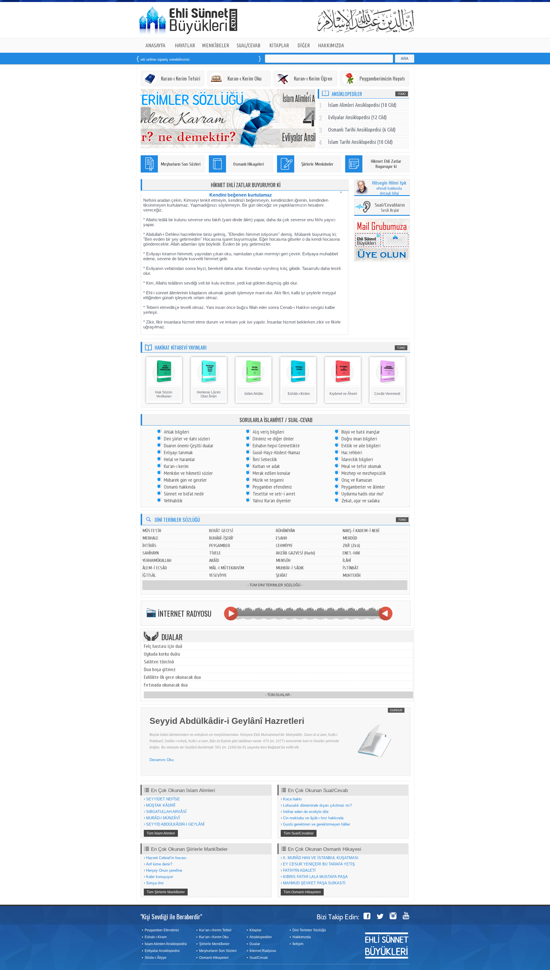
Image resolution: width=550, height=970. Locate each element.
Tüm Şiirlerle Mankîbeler (166, 892)
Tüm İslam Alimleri (161, 833)
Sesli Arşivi (390, 208)
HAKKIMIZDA (331, 45)
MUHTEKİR (352, 575)
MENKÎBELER (215, 45)
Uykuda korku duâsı (162, 654)
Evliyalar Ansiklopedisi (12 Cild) (357, 117)
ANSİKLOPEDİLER (347, 93)
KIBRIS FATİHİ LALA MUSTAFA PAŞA (315, 877)
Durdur (396, 710)
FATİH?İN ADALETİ (299, 870)
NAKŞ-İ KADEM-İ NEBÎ (361, 530)
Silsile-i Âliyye (155, 958)
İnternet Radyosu (263, 951)
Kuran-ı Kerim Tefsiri (180, 78)
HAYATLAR (185, 45)
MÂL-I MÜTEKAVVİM (226, 568)
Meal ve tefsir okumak (361, 466)
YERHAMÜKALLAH (156, 560)
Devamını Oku (162, 760)
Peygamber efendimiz (272, 486)
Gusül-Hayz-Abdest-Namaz (276, 452)
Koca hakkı (292, 799)
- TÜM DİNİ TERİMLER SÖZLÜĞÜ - (274, 585)
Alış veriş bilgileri (268, 431)
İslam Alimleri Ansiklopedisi (166, 944)
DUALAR (171, 637)
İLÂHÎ (347, 560)
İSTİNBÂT (351, 568)
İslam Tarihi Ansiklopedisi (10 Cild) (360, 142)
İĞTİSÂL (149, 575)
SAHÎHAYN (150, 553)
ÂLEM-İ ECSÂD (154, 568)
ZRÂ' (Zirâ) (351, 545)
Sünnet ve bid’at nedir (184, 493)
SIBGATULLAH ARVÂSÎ (166, 812)
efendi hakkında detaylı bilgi (389, 188)
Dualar (255, 944)
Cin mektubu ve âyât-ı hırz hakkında (313, 818)
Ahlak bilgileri (176, 431)
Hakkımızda (301, 937)
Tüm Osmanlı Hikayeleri (302, 892)
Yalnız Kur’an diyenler (272, 500)
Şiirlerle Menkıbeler (317, 164)
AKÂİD (214, 560)
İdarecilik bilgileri (357, 459)
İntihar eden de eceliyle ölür (306, 812)
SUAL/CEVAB (248, 45)
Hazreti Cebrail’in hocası (166, 858)
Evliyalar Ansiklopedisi (162, 951)
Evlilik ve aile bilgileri (360, 445)
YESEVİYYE (218, 575)
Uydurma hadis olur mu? (362, 493)
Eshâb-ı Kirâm (298, 394)
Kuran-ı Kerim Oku (244, 78)
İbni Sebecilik (265, 459)
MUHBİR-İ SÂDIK (290, 568)
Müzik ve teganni (268, 480)
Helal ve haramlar (179, 459)
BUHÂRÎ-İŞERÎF (221, 538)
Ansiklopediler (261, 937)
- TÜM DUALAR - (278, 695)
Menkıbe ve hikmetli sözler (188, 473)
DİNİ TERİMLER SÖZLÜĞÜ (177, 519)
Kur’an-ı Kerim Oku (214, 937)
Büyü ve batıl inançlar (360, 431)
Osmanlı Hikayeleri (248, 164)
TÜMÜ (402, 93)
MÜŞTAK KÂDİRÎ (160, 805)
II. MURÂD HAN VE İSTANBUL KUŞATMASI (320, 858)
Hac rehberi (351, 452)
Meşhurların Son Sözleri (181, 164)
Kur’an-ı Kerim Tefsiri (215, 930)
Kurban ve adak (266, 466)
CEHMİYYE (284, 545)
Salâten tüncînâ (159, 662)
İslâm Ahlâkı (253, 394)
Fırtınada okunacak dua (166, 685)
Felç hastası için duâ (163, 646)
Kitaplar (256, 930)
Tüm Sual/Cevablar (299, 833)
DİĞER (304, 45)
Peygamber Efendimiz (162, 930)
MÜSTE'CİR (151, 530)
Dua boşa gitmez (160, 669)
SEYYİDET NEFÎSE (163, 799)
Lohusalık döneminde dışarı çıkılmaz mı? (317, 805)
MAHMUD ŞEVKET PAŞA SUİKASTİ (314, 883)
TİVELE (215, 553)
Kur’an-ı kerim (176, 466)
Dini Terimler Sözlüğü (309, 930)
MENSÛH (283, 560)
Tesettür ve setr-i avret (274, 493)
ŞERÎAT (282, 575)
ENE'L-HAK (351, 553)
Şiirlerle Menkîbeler (214, 944)
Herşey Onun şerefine (164, 870)
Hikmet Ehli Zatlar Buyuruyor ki (386, 164)
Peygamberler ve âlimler (363, 486)
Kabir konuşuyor (159, 877)
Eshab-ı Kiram (156, 937)
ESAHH (281, 538)
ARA (404, 58)
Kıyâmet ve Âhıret (342, 394)
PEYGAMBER (219, 545)
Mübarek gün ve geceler (185, 480)
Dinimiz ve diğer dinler (273, 438)
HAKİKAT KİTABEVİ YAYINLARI (181, 347)
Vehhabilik (173, 500)
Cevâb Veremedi (387, 394)
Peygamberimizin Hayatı (382, 78)
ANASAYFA (155, 45)
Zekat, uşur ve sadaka (360, 500)
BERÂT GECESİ (221, 530)
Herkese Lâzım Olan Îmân (208, 394)
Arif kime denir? (159, 864)
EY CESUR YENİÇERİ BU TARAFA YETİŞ (319, 864)
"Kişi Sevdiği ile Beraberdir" (171, 916)
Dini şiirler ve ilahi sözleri (187, 438)
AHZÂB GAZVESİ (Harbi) (295, 553)
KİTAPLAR (279, 45)
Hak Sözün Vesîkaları (163, 394)
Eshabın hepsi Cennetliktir (276, 445)
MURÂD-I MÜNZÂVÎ (163, 818)
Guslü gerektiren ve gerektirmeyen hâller (316, 824)
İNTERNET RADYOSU (184, 613)
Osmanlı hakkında (179, 486)
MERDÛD (350, 538)
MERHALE (150, 538)
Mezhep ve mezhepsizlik (363, 473)
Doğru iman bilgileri (359, 438)
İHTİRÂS (149, 545)
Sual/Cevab (259, 958)
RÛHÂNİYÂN (285, 530)
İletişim (297, 944)
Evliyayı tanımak (178, 452)
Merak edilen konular (271, 473)
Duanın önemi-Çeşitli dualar (188, 445)
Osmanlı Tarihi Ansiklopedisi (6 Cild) (362, 129)
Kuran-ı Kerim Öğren (313, 78)
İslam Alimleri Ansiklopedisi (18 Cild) (362, 105)
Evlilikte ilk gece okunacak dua (172, 677)
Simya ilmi (155, 883)
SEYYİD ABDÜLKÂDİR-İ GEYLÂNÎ (175, 824)
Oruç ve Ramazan (356, 480)
